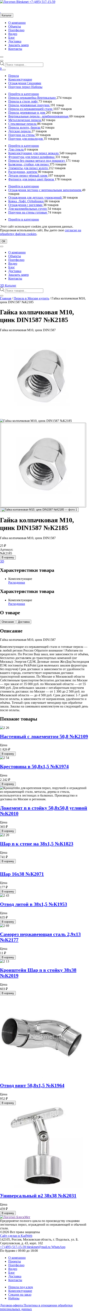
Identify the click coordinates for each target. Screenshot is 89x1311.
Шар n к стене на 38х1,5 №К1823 (36, 843)
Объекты (14, 26)
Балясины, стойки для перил (28, 164)
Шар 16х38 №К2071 (22, 874)
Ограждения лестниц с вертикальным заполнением (45, 190)
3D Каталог (8, 285)
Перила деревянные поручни (29, 105)
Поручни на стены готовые (28, 212)
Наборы (13, 1298)
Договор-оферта (12, 1305)
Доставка (14, 41)
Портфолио (16, 30)
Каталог (7, 15)
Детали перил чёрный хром (28, 175)
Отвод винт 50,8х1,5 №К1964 (32, 1085)
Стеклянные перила (22, 124)
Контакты (15, 49)
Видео (12, 34)
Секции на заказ (19, 1294)
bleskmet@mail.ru (39, 1247)
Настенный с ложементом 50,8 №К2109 (44, 736)
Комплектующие (20, 79)
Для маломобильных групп (28, 208)
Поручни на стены (21, 135)
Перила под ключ (20, 1287)
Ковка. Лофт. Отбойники (26, 201)
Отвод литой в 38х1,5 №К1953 (33, 904)
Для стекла (16, 149)
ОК (3, 241)
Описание (8, 621)
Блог (11, 37)
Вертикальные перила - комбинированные (38, 116)
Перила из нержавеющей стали (30, 109)
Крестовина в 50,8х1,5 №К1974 (34, 766)
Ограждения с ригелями (25, 205)
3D (2, 561)
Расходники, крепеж (23, 172)
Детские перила (19, 131)
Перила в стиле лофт (23, 101)
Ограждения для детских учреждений (35, 197)
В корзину (8, 557)
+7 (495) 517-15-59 (42, 2)
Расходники (16, 582)
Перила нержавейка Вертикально (32, 97)
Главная (5, 298)
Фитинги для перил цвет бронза (31, 179)
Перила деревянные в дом (27, 112)
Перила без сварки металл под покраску (37, 160)
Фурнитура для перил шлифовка (31, 157)
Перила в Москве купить (31, 298)
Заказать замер (18, 45)
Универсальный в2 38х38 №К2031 (38, 1195)
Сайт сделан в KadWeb (16, 1235)
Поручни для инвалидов (26, 138)
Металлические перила (25, 120)
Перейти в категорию (23, 94)
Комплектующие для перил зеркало (33, 153)
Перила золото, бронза (24, 127)
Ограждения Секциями (24, 83)
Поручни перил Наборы (25, 87)
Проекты (14, 1261)
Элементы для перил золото (28, 168)
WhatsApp (58, 1247)
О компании (17, 22)
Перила (13, 75)
